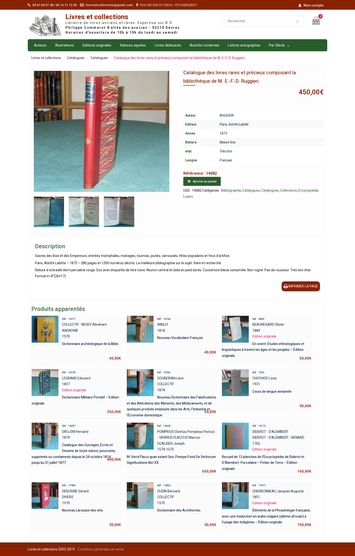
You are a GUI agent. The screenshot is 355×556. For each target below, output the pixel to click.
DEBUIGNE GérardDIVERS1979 (91, 505)
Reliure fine (227, 142)
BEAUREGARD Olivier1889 (266, 339)
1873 (223, 133)
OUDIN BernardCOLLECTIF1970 (186, 505)
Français (226, 160)
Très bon (226, 151)
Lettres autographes (244, 45)
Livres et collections (96, 17)
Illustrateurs (64, 45)
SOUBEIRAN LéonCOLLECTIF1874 (171, 393)
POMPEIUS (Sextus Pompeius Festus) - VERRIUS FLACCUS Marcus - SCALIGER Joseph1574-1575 (171, 448)
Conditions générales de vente (101, 549)
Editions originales (96, 45)
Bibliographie (231, 190)
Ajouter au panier (205, 181)
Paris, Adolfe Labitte (234, 124)
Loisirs (188, 196)
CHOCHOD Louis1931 (281, 389)
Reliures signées (133, 45)
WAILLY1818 (186, 336)
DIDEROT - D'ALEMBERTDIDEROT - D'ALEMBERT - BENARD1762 (266, 448)
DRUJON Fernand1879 (76, 443)
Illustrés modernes (204, 45)
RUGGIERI (227, 115)
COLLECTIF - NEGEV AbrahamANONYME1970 (91, 339)
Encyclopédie (308, 190)
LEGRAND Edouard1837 (76, 392)
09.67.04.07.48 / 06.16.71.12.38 (54, 5)
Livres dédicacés (167, 45)
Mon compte (314, 5)
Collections (288, 190)
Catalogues (76, 58)
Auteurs (40, 45)
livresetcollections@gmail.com (109, 5)
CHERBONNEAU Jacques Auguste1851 (266, 505)
